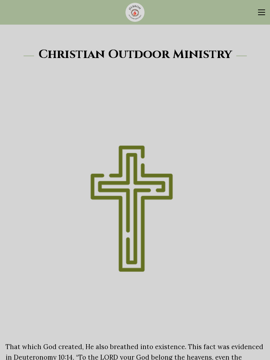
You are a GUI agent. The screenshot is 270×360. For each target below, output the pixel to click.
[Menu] (261, 12)
